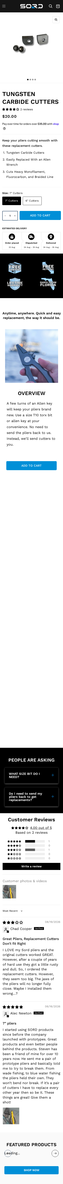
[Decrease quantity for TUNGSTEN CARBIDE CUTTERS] (5, 215)
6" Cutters (32, 200)
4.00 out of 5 (41, 828)
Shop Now (31, 1170)
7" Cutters (11, 200)
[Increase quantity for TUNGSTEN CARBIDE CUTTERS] (15, 215)
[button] (11, 109)
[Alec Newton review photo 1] (11, 1115)
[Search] (51, 6)
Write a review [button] (31, 866)
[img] (13, 923)
